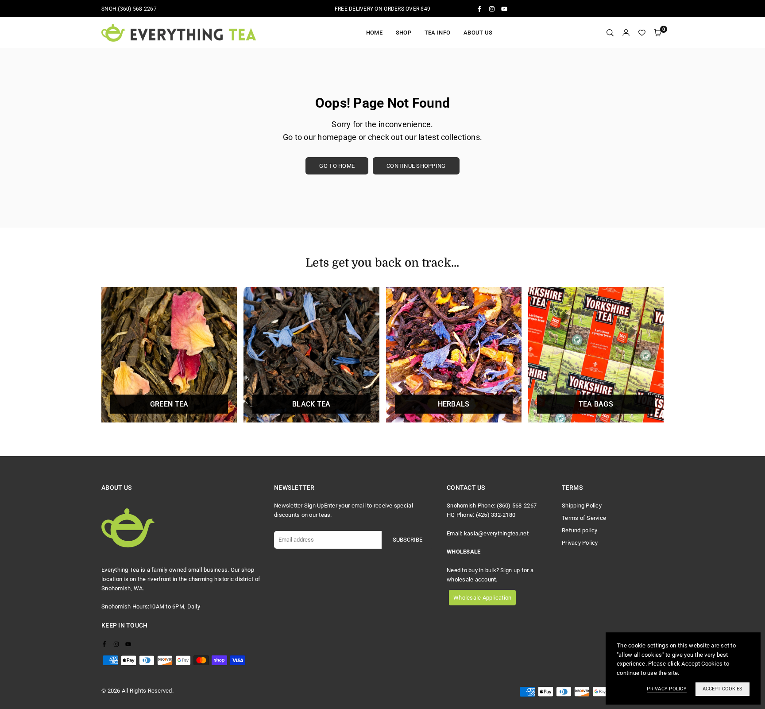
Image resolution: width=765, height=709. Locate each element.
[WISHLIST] (642, 33)
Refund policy (579, 530)
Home (374, 32)
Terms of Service (584, 518)
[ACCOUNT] (626, 33)
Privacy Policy (580, 542)
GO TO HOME (337, 166)
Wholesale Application (482, 597)
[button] (658, 33)
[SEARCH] (610, 33)
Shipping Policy (582, 505)
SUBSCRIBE (407, 539)
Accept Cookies (722, 689)
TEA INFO (437, 32)
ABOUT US (478, 32)
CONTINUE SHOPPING (415, 166)
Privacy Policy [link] (667, 689)
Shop (403, 32)
